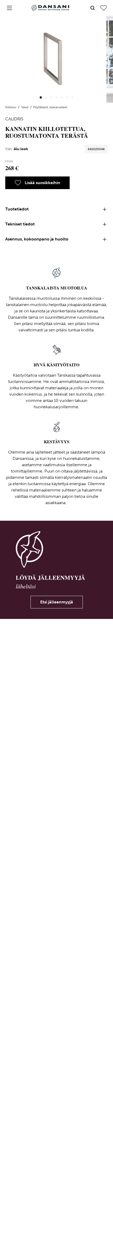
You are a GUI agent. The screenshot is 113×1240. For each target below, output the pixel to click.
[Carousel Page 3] (51, 97)
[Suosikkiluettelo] (103, 8)
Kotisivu (11, 107)
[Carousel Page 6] (67, 97)
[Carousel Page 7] (72, 97)
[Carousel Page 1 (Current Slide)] (41, 97)
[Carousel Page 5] (62, 97)
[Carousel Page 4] (56, 97)
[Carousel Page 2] (46, 97)
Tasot (25, 107)
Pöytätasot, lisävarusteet (50, 107)
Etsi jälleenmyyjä (56, 601)
